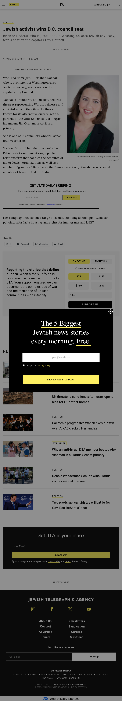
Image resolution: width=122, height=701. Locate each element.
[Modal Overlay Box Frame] (61, 350)
